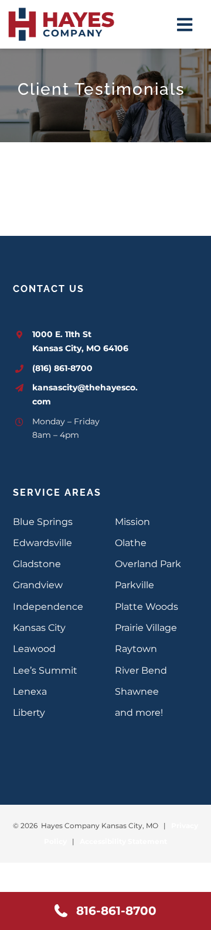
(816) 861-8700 (62, 368)
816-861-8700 (116, 911)
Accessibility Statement (123, 841)
